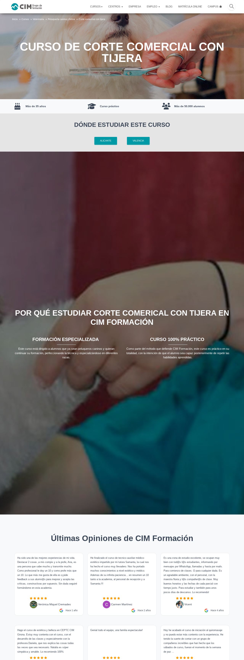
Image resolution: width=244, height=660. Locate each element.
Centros (114, 6)
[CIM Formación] (26, 6)
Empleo (152, 6)
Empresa (135, 6)
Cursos (95, 6)
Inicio (15, 19)
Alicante (105, 140)
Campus (213, 6)
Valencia (138, 140)
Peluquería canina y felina (61, 19)
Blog (169, 6)
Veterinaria (38, 19)
